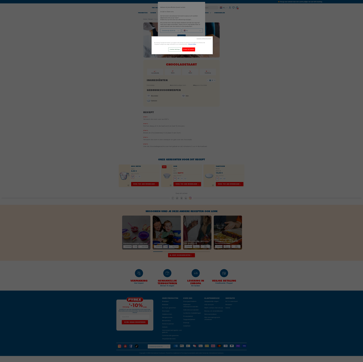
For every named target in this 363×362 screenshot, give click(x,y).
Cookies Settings (175, 49)
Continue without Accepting (204, 38)
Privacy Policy (192, 44)
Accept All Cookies (188, 49)
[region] (182, 45)
